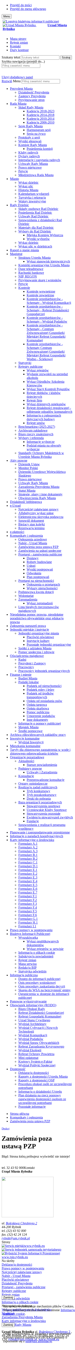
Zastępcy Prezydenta (32, 96)
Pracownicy (26, 667)
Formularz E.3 (27, 877)
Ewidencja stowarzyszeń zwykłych (50, 817)
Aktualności (26, 761)
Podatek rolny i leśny (40, 689)
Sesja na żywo (36, 133)
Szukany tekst (11, 57)
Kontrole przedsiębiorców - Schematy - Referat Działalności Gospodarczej (48, 310)
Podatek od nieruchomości (44, 686)
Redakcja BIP (27, 967)
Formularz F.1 (27, 896)
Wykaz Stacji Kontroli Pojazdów (48, 389)
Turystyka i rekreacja (32, 197)
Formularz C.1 (28, 862)
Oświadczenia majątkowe (27, 656)
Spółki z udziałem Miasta (34, 648)
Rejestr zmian (19, 42)
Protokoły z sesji (29, 137)
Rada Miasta (18, 103)
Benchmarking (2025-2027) (36, 426)
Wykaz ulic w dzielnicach (35, 246)
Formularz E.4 (27, 881)
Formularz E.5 (27, 885)
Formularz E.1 (27, 870)
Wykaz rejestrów (38, 370)
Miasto (14, 179)
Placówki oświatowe (40, 637)
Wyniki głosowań (29, 141)
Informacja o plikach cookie (36, 952)
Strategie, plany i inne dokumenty (40, 494)
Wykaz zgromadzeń (40, 603)
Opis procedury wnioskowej (37, 982)
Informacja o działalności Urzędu (40, 1091)
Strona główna (19, 1113)
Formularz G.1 (28, 919)
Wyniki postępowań (40, 569)
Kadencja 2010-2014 (40, 118)
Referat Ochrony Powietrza (36, 1054)
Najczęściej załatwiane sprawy (38, 509)
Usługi (31, 565)
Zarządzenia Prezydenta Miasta (38, 487)
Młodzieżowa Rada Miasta (36, 175)
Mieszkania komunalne (25, 746)
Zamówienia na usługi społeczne (39, 550)
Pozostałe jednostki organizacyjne (49, 644)
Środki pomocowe (30, 731)
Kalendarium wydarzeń (33, 194)
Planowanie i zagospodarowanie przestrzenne (40, 832)
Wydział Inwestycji (31, 742)
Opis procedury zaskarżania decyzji (41, 986)
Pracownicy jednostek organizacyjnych (44, 671)
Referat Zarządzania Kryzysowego (41, 1046)
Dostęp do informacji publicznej (39, 979)
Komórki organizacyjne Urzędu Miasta (44, 265)
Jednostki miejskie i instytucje (29, 629)
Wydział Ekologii (29, 1050)
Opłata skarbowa (38, 708)
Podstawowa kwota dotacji (36, 592)
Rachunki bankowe (31, 272)
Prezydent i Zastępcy (32, 663)
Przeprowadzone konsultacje (45, 780)
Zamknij (8, 1297)
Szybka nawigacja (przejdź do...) (23, 61)
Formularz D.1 (28, 866)
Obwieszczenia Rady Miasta (37, 498)
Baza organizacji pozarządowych (40, 802)
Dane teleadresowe (30, 269)
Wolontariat (26, 595)
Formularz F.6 (27, 915)
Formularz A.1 (28, 843)
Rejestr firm (34, 400)
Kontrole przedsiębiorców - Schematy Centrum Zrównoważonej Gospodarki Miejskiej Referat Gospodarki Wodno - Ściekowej (46, 351)
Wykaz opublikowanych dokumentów (43, 943)
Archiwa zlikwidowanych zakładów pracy (38, 734)
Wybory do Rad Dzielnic (34, 231)
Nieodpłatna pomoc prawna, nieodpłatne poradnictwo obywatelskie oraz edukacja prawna (37, 618)
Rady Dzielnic (19, 205)
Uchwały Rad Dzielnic (33, 216)
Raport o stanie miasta (24, 250)
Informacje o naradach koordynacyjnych (36, 836)
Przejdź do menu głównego (28, 9)
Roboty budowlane (39, 562)
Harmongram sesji (39, 130)
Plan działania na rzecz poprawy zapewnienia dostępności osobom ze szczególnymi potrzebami (42, 1099)
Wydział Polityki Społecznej (36, 1065)
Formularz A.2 (28, 847)
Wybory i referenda (31, 438)
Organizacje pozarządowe (27, 757)
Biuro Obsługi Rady (31, 1009)
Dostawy (33, 558)
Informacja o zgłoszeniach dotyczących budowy (44, 417)
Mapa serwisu (27, 964)
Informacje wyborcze (41, 441)
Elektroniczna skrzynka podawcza (40, 517)
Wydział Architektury (32, 1024)
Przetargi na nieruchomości (36, 580)
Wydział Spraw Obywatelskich (38, 1042)
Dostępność (17, 1069)
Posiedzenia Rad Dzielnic (35, 212)
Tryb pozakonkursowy (41, 795)
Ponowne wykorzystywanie (28, 1001)
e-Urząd (15, 505)
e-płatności (17, 532)
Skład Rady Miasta (30, 107)
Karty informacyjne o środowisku (32, 840)
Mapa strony (18, 38)
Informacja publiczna (24, 975)
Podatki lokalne (28, 682)
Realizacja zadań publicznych (37, 787)
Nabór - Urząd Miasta (32, 543)
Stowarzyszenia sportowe (43, 806)
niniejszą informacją (38, 1341)
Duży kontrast (19, 50)
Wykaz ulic (25, 186)
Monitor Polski (28, 468)
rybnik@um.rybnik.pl (16, 1238)
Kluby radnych (28, 152)
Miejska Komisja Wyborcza (45, 235)
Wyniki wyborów (38, 239)
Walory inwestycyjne (32, 201)
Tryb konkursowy (38, 791)
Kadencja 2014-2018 (40, 115)
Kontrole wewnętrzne (41, 291)
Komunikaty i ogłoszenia (26, 535)
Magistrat (16, 254)
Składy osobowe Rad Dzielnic (38, 209)
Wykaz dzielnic (28, 182)
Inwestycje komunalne (25, 738)
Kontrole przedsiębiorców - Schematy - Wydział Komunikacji (49, 300)
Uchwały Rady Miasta (33, 163)
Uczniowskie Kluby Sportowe (47, 810)
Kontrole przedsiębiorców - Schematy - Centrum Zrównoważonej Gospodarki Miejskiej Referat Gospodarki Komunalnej (46, 332)
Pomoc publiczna (38, 712)
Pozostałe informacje (32, 1106)
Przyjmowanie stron (31, 100)
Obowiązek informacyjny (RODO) (33, 1005)
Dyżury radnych (29, 156)
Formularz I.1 (27, 926)
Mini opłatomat (28, 1058)
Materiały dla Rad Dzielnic (36, 227)
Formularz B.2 (28, 858)
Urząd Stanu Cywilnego (34, 1020)
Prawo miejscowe (30, 167)
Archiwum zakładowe (33, 430)
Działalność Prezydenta (33, 92)
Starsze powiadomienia (42, 765)
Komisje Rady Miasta (32, 145)
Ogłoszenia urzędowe (32, 539)
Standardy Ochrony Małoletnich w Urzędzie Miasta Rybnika (41, 454)
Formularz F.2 (27, 900)
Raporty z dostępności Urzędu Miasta (43, 1076)
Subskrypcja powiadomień (35, 956)
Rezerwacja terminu (31, 528)
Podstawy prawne (30, 768)
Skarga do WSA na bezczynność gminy (44, 990)
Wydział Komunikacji (32, 1035)
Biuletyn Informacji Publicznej (30, 934)
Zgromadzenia (27, 599)
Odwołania (34, 573)
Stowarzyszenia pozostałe (43, 813)
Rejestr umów (36, 423)
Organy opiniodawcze (33, 783)
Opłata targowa (37, 704)
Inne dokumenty (37, 719)
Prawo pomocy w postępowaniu (31, 930)
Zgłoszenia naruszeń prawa (28, 626)
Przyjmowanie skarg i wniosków (39, 280)
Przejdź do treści (21, 5)
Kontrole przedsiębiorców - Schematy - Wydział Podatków (47, 319)
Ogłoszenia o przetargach (43, 584)
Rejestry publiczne (30, 366)
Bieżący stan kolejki (31, 524)
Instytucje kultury (38, 641)
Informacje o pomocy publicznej (39, 723)
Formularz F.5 (27, 911)
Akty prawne (18, 460)
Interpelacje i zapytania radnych (39, 160)
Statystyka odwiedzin (32, 971)
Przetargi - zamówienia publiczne (40, 554)
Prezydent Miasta (21, 88)
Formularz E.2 (27, 873)
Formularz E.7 (27, 892)
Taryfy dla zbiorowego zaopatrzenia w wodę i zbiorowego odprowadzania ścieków (40, 751)
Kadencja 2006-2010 (40, 122)
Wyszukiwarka (28, 937)
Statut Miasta (26, 490)
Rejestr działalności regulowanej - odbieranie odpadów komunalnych (49, 409)
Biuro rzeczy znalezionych (35, 434)
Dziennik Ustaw (29, 464)
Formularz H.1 (28, 922)
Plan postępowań (38, 577)
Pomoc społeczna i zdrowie (36, 652)
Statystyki (24, 363)
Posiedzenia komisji (40, 148)
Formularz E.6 (27, 888)
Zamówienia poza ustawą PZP (38, 547)
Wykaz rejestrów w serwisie (45, 949)
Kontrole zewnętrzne (40, 295)
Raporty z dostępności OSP (36, 1080)
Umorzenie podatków (41, 716)
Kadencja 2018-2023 (40, 111)
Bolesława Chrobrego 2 (21, 1223)
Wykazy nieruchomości (42, 588)
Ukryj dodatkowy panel (17, 77)
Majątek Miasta (28, 727)
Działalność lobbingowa (26, 502)
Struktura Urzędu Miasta (34, 257)
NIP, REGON (27, 276)
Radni (22, 659)
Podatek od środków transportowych (40, 695)
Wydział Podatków (30, 1039)
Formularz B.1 (28, 855)
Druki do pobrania (39, 798)
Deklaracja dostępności (33, 1073)
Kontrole (24, 287)
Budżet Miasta (27, 678)
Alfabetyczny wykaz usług (36, 513)
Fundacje (33, 821)
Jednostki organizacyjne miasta (38, 633)
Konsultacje (26, 776)
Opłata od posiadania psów (44, 701)
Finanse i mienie (20, 674)
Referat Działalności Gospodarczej (41, 1012)
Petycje (23, 171)
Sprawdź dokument (31, 520)
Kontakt (15, 46)
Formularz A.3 (28, 851)
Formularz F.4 (27, 907)
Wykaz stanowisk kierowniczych (48, 261)
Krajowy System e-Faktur (35, 1061)
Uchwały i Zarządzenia (42, 772)
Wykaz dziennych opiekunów (46, 404)
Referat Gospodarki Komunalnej (39, 1016)
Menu (17, 81)
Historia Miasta (28, 190)
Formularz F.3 (27, 903)
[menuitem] (41, 94)
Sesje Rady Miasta (30, 126)
